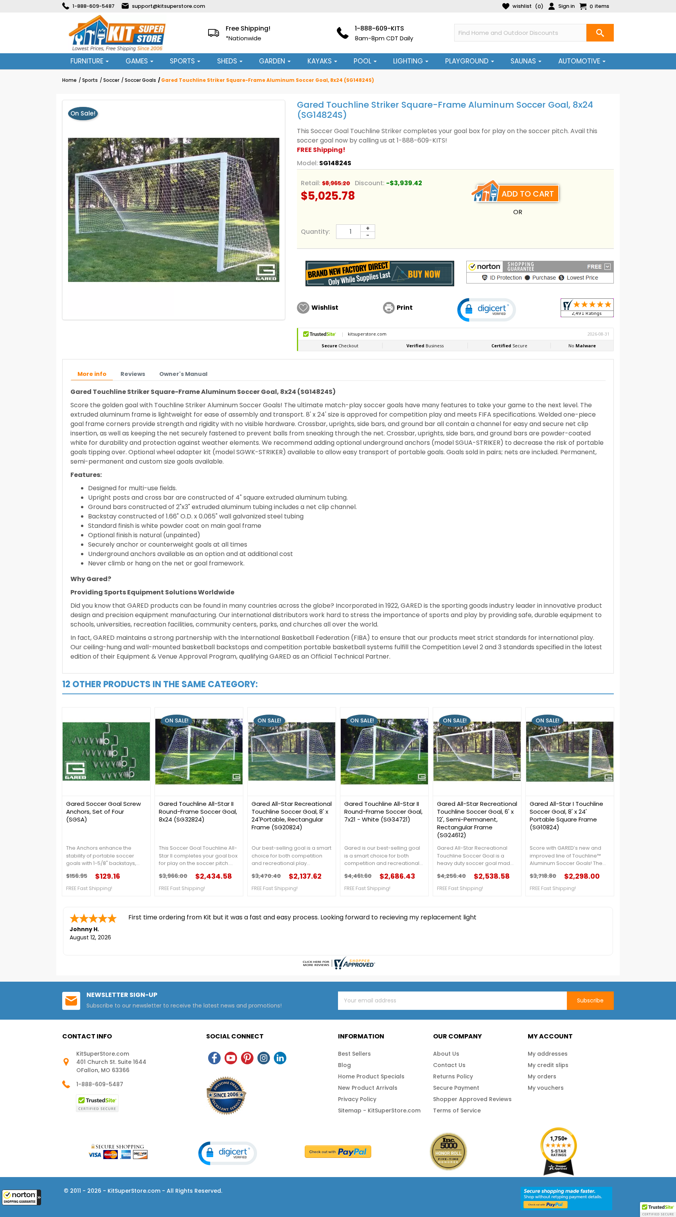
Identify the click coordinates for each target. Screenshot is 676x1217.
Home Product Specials (371, 1076)
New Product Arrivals (367, 1088)
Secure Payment (456, 1088)
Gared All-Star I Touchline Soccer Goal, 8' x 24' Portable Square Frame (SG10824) (566, 815)
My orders (542, 1076)
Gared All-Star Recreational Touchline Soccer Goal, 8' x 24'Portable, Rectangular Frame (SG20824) (292, 815)
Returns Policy (453, 1076)
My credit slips (548, 1065)
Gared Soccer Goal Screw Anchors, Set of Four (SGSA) (103, 811)
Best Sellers (354, 1054)
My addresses (548, 1054)
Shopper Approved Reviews (472, 1099)
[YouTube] (231, 1058)
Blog (344, 1065)
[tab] (91, 374)
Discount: (370, 183)
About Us (446, 1054)
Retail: (310, 183)
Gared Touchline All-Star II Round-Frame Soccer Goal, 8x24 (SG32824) (198, 811)
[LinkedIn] (280, 1058)
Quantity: (315, 231)
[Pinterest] (247, 1058)
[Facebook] (214, 1058)
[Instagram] (263, 1058)
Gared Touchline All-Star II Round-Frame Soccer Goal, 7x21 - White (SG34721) (383, 811)
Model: (307, 163)
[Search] (600, 33)
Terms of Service (457, 1110)
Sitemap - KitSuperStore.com (379, 1110)
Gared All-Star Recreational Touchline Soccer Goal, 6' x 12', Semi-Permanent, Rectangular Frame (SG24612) (477, 819)
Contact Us (449, 1065)
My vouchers (546, 1088)
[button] (21, 1197)
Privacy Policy (357, 1099)
